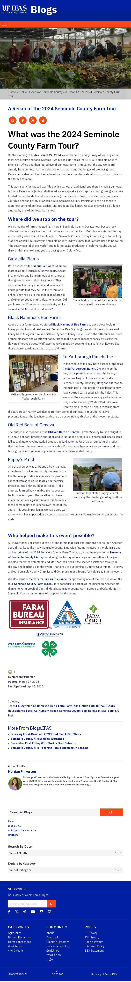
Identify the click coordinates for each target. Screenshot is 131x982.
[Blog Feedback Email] (41, 912)
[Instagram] (49, 912)
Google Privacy (94, 942)
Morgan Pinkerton (22, 771)
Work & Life (15, 946)
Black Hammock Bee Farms (70, 324)
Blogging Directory (57, 942)
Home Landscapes (19, 942)
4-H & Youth (15, 950)
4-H (17, 706)
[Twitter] (17, 912)
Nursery (44, 710)
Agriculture (28, 706)
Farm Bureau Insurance (52, 579)
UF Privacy (91, 933)
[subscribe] (51, 903)
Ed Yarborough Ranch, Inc (84, 368)
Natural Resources (19, 937)
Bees (53, 706)
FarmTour (72, 706)
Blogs (44, 9)
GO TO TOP (57, 974)
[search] (111, 812)
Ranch (54, 710)
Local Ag (32, 710)
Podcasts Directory (58, 946)
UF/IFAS (13, 835)
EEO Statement (94, 950)
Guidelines (52, 950)
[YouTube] (33, 912)
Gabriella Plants (43, 266)
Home (12, 92)
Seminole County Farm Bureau (33, 584)
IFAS (114, 974)
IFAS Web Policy (95, 946)
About (50, 933)
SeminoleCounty (70, 710)
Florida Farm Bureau (92, 706)
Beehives (43, 706)
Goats (111, 706)
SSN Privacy (92, 937)
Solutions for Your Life (22, 830)
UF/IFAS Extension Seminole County (41, 92)
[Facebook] (9, 912)
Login (49, 959)
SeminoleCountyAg (94, 710)
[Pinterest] (24, 912)
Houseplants (16, 710)
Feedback (52, 937)
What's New (53, 955)
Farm (61, 706)
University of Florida (101, 974)
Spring (112, 710)
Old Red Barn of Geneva (63, 432)
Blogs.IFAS (14, 825)
